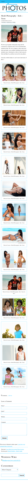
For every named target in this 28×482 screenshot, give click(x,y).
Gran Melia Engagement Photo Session (15, 449)
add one (10, 395)
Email (3, 411)
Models (4, 22)
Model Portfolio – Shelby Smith (15, 451)
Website (3, 416)
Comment (3, 422)
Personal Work (11, 22)
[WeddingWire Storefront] (14, 460)
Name (3, 405)
